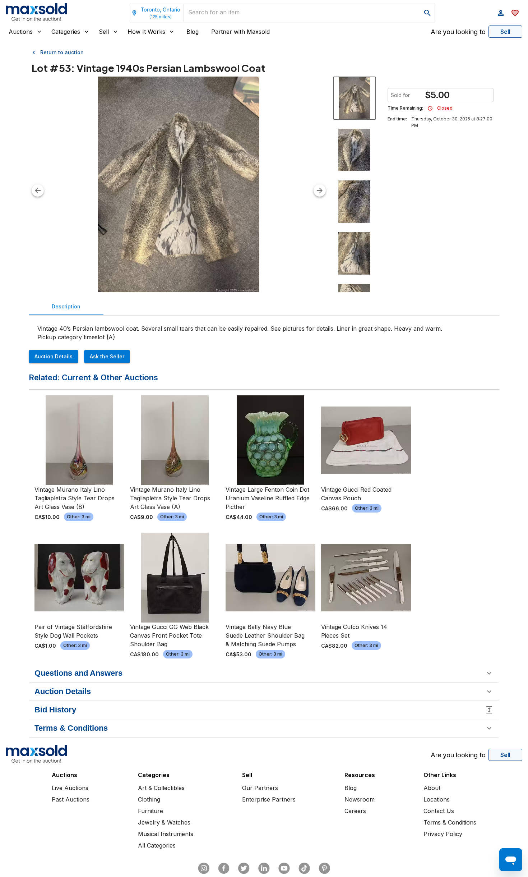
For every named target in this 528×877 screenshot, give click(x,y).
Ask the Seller (107, 356)
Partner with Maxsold (240, 31)
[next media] (320, 190)
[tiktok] (304, 868)
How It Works (146, 31)
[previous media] (38, 190)
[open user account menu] (501, 13)
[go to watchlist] (515, 13)
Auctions (21, 31)
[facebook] (223, 868)
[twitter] (244, 868)
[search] (427, 13)
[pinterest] (324, 868)
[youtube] (284, 868)
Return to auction (62, 52)
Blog (192, 31)
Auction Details (53, 356)
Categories (65, 31)
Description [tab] (66, 306)
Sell (104, 31)
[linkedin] (264, 868)
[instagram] (203, 868)
